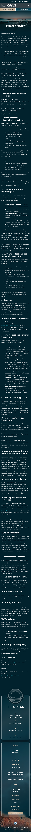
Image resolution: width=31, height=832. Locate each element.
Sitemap (23, 830)
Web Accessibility (15, 755)
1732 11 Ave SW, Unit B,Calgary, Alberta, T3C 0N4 (15, 716)
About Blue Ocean (15, 787)
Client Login (16, 1)
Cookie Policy (4, 241)
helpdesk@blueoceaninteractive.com (19, 114)
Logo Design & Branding (15, 774)
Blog (15, 802)
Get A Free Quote (7, 9)
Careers (15, 792)
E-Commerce (15, 750)
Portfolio (15, 795)
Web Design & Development (15, 748)
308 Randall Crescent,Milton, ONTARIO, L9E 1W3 (15, 724)
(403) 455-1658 (17, 732)
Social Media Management (15, 772)
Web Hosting (15, 752)
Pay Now (26, 1)
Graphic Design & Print (15, 777)
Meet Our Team (15, 789)
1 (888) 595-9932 (18, 730)
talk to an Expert (15, 813)
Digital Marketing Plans (15, 779)
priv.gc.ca (12, 633)
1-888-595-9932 (23, 9)
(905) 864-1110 (17, 737)
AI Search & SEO (15, 767)
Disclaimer (16, 830)
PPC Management (15, 770)
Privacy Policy (8, 830)
